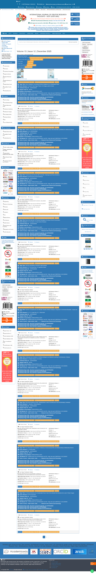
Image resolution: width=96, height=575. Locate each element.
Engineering (6, 201)
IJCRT (18, 1)
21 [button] (54, 557)
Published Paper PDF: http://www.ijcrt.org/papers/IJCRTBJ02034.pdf (35, 463)
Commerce (6, 212)
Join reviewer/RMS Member (86, 135)
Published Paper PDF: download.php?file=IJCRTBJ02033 (32, 507)
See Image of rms (88, 231)
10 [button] (36, 557)
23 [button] (57, 557)
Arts (5, 214)
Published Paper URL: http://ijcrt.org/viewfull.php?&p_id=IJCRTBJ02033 (36, 506)
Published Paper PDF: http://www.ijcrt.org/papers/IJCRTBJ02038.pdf (35, 280)
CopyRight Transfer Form (7, 87)
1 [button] (21, 557)
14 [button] (42, 557)
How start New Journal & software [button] (8, 9)
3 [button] (24, 557)
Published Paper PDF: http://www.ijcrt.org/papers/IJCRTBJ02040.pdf (35, 190)
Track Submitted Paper (8, 102)
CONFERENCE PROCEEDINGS (88, 114)
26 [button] (62, 557)
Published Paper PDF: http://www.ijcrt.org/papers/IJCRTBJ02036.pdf (35, 372)
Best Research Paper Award (7, 157)
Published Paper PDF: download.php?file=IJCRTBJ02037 (32, 324)
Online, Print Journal (66, 9)
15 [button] (44, 557)
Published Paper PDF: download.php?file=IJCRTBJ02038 (32, 279)
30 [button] (69, 557)
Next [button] (94, 551)
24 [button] (59, 557)
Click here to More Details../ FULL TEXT (26, 82)
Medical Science (7, 217)
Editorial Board (86, 126)
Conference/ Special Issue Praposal (7, 161)
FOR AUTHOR (22, 33)
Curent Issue (39, 7)
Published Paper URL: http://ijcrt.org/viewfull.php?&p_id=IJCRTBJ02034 (36, 460)
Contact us (45, 569)
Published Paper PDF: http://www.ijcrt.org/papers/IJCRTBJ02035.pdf (35, 417)
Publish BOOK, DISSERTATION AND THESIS (8, 154)
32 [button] (72, 557)
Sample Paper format (8, 84)
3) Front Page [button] (30, 61)
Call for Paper (55, 562)
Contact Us (54, 567)
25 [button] (61, 557)
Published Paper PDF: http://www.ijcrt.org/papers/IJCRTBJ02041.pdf (35, 145)
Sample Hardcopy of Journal (7, 81)
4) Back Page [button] (30, 63)
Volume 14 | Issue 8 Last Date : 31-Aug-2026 (6, 45)
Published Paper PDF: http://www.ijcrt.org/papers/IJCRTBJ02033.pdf (35, 508)
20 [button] (52, 557)
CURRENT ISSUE (30, 33)
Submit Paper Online (30, 7)
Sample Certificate (7, 74)
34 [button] (76, 557)
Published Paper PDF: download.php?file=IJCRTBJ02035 (32, 416)
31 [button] (71, 557)
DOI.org (87, 93)
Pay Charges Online (7, 114)
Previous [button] (1, 551)
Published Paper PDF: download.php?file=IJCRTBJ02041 (32, 143)
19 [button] (51, 557)
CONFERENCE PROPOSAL (45, 33)
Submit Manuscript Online (7, 49)
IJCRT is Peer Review (30, 9)
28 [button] (66, 557)
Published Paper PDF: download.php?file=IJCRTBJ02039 (32, 234)
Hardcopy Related (7, 117)
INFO (63, 33)
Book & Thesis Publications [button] (20, 9)
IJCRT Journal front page (22, 78)
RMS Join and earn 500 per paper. (88, 229)
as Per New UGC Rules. (57, 20)
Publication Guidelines (8, 109)
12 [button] (39, 557)
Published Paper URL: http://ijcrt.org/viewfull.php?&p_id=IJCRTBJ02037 (36, 323)
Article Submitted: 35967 (8, 336)
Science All (6, 209)
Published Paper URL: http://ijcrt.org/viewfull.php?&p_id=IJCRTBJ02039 (36, 233)
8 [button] (32, 557)
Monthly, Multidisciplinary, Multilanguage (54, 9)
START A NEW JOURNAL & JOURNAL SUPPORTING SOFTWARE (8, 149)
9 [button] (34, 557)
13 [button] (41, 557)
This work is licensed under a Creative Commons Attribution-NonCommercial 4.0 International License (8, 242)
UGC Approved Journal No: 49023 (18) (64, 7)
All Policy (85, 176)
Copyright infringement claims (87, 196)
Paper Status (46, 7)
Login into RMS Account (88, 130)
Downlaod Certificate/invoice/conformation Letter (45, 82)
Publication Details (23, 106)
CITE (57, 82)
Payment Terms (86, 184)
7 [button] (31, 557)
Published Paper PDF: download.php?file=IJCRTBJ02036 (32, 371)
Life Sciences (6, 220)
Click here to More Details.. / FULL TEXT (31, 123)
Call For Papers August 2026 (6, 41)
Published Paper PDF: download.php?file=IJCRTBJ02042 (32, 98)
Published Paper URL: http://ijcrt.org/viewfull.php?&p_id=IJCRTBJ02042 (36, 97)
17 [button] (47, 557)
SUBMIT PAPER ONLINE (56, 33)
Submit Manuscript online (7, 106)
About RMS (86, 123)
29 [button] (67, 557)
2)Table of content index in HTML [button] (36, 59)
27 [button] (64, 557)
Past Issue (6, 68)
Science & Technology (8, 204)
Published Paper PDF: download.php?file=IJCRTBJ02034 (32, 461)
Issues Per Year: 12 (7, 333)
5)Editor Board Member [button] (31, 65)
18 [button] (49, 557)
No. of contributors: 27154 (7, 342)
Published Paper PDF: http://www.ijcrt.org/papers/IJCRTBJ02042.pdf (35, 99)
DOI (4, 119)
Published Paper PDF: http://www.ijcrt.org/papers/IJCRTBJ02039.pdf (35, 235)
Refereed (37, 9)
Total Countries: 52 (7, 347)
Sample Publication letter (7, 77)
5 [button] (27, 557)
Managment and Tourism (8, 229)
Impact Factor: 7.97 (7, 51)
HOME (5, 33)
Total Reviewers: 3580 (8, 345)
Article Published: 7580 (8, 338)
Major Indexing (86, 180)
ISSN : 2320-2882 (76, 7)
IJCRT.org (11, 569)
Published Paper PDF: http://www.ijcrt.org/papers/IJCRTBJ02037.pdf (35, 326)
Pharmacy (6, 206)
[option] (6, 551)
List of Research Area (8, 122)
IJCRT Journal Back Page (52, 78)
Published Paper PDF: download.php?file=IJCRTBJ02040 (32, 189)
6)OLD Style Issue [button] (28, 67)
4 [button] (26, 557)
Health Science (7, 222)
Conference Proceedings (8, 71)
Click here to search (72, 42)
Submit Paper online (86, 209)
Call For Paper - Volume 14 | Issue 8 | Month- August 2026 (48, 25)
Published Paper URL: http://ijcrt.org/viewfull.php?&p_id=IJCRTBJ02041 (36, 142)
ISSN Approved (5, 294)
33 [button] (74, 557)
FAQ (84, 187)
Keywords (37, 106)
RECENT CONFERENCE (87, 105)
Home (25, 569)
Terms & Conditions (32, 569)
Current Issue (6, 66)
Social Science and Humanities (7, 226)
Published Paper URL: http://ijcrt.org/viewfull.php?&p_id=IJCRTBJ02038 (36, 278)
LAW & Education (7, 232)
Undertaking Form (7, 90)
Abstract (31, 106)
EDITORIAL (15, 33)
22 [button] (56, 557)
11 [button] (37, 557)
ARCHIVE (36, 33)
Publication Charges (8, 111)
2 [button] (22, 557)
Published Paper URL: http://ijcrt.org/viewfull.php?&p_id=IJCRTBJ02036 (36, 370)
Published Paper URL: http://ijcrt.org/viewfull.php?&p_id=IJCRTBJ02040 (36, 187)
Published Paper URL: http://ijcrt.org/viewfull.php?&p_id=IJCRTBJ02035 (36, 415)
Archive (53, 7)
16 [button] (46, 557)
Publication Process (56, 564)
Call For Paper (21, 7)
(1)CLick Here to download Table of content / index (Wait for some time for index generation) (46, 57)
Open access (43, 9)
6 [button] (29, 557)
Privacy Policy (86, 191)
